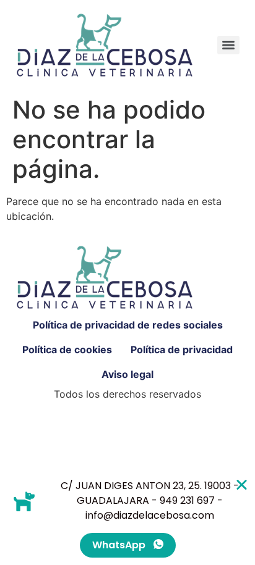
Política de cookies (67, 349)
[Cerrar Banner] (242, 484)
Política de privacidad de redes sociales (128, 325)
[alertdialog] (127, 518)
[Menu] (228, 45)
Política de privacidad (182, 349)
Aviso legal (127, 374)
